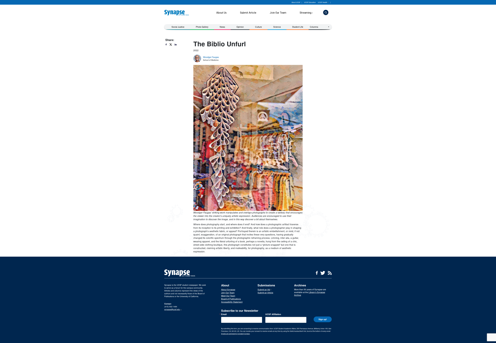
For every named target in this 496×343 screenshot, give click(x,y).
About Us (221, 12)
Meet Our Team (228, 295)
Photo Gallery (202, 26)
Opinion (240, 26)
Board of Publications (231, 298)
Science (277, 26)
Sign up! (323, 319)
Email (224, 314)
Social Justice (178, 26)
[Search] (326, 13)
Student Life (297, 26)
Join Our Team (278, 12)
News (222, 26)
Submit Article (248, 12)
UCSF (322, 2)
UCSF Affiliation (273, 314)
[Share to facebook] (167, 44)
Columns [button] (314, 26)
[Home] (177, 13)
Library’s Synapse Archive (309, 294)
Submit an (264, 289)
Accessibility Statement (231, 301)
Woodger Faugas (211, 57)
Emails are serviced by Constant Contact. (235, 334)
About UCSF (296, 2)
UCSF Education (310, 2)
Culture (258, 26)
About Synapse (228, 289)
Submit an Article (265, 292)
